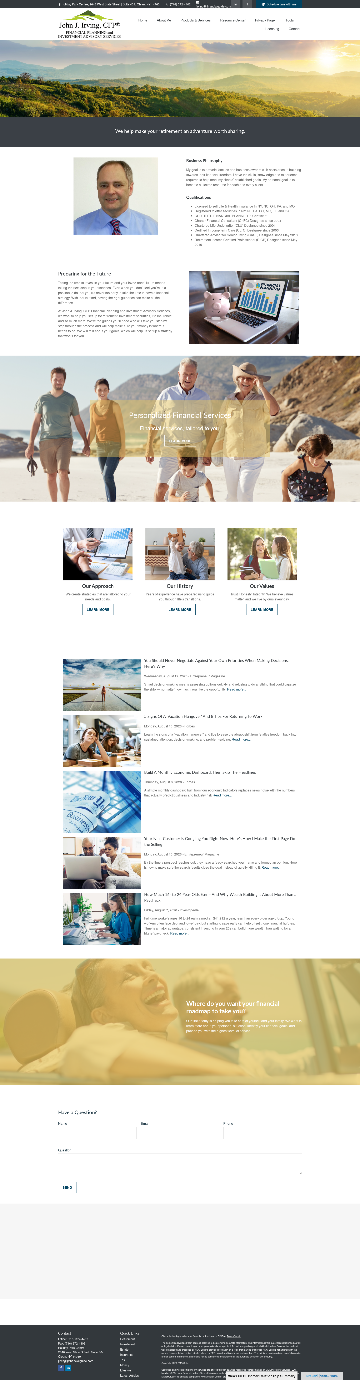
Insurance (126, 1354)
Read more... (236, 689)
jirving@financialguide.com (213, 6)
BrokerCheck (234, 1336)
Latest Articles (129, 1375)
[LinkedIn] (235, 4)
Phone (228, 1123)
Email (145, 1123)
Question (64, 1150)
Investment (127, 1344)
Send (67, 1187)
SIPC (173, 1373)
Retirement (127, 1339)
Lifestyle (125, 1370)
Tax (122, 1360)
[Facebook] (247, 4)
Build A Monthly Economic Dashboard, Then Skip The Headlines (200, 773)
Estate (124, 1349)
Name (62, 1123)
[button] (143, 19)
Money (124, 1365)
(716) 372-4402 (180, 4)
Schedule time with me (281, 4)
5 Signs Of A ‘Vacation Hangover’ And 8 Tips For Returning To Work (203, 717)
